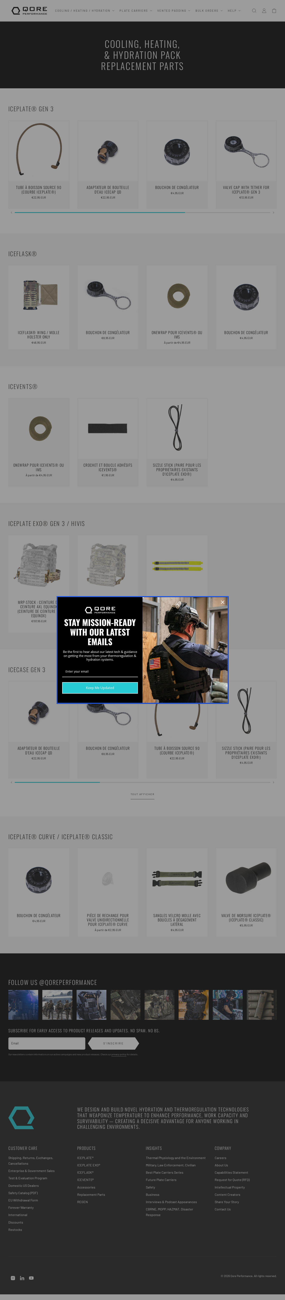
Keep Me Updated (100, 687)
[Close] (223, 602)
